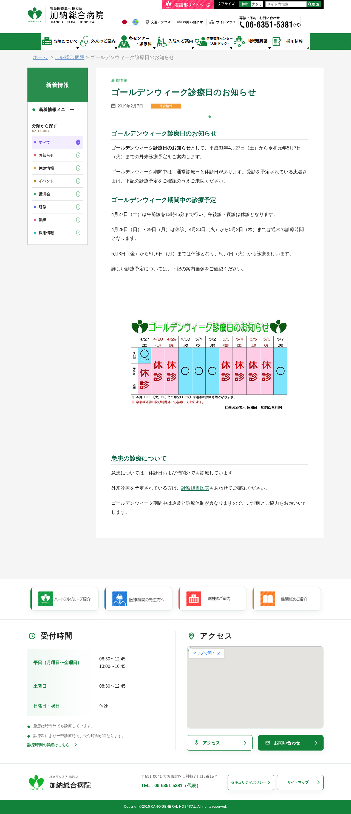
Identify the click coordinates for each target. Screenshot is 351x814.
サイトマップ (298, 782)
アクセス (211, 742)
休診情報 (46, 168)
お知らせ (46, 155)
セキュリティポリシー (249, 782)
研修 (42, 207)
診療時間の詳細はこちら (48, 745)
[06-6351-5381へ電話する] (270, 18)
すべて (44, 142)
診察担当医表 (195, 488)
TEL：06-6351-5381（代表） (171, 785)
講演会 (44, 194)
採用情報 (46, 232)
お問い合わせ (287, 742)
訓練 (42, 220)
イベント (46, 181)
